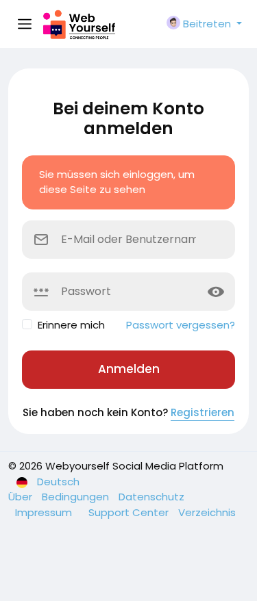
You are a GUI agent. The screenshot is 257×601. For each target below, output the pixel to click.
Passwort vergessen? (180, 325)
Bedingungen (77, 496)
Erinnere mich (71, 325)
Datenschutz (151, 496)
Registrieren (202, 412)
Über (21, 496)
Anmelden (129, 369)
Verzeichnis (207, 512)
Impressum (45, 512)
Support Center (129, 512)
